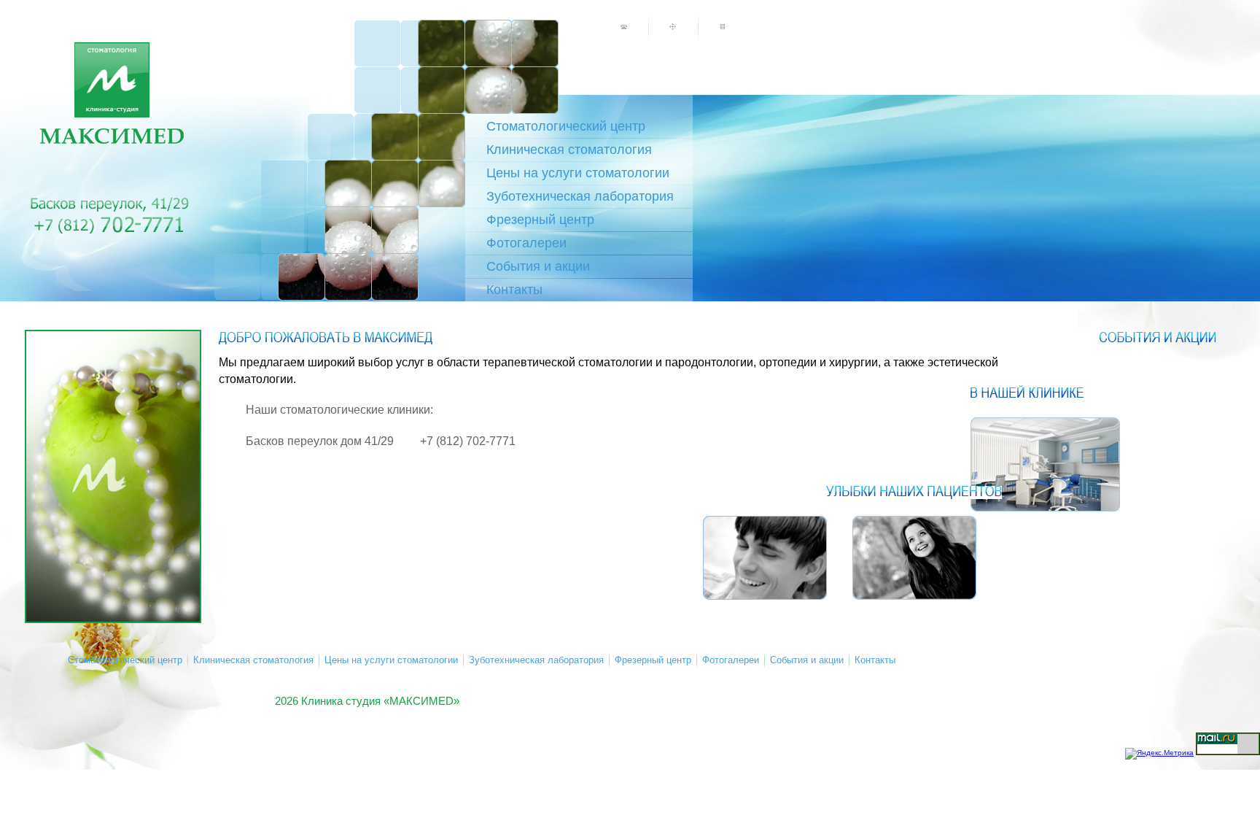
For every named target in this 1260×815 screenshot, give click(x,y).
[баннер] (113, 476)
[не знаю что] (722, 26)
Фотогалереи (526, 243)
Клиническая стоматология (569, 149)
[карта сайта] (673, 26)
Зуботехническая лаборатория (580, 196)
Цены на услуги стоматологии (577, 173)
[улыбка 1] (914, 558)
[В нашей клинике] (1045, 464)
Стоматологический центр (565, 126)
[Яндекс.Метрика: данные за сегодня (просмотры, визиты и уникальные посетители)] (1159, 754)
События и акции (538, 266)
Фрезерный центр (540, 219)
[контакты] (623, 26)
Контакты (514, 289)
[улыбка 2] (765, 558)
